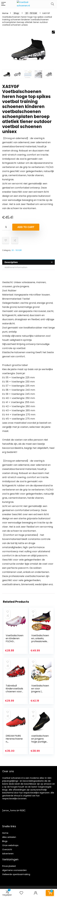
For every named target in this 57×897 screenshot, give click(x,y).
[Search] (52, 4)
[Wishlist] (21, 893)
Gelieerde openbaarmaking (16, 874)
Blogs (4, 841)
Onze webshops (10, 845)
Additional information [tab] (16, 267)
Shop (16, 13)
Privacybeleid (9, 866)
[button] (53, 32)
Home (5, 13)
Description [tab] (11, 262)
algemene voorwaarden (14, 870)
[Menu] (3, 4)
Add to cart (25, 227)
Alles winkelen (9, 837)
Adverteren (8, 853)
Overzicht (7, 849)
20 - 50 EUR (31, 13)
